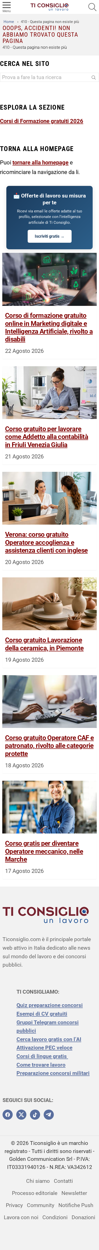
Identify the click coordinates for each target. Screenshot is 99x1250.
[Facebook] (8, 1115)
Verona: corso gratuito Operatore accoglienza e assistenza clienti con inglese (46, 542)
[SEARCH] (92, 7)
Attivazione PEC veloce (44, 1048)
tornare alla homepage (40, 162)
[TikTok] (35, 1115)
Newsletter (74, 1193)
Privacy (14, 1205)
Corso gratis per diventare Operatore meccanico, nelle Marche (44, 851)
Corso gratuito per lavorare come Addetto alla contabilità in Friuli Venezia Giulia (46, 436)
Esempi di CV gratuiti (41, 1014)
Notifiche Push (75, 1205)
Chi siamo (38, 1181)
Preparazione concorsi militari (53, 1073)
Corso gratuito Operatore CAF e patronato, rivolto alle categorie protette (49, 745)
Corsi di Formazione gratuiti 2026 (41, 121)
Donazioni (83, 1217)
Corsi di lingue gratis (42, 1056)
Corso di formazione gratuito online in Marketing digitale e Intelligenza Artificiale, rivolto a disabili (49, 327)
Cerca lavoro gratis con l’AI (48, 1039)
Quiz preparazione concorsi (49, 1005)
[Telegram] (49, 1115)
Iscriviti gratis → (49, 236)
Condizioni (55, 1217)
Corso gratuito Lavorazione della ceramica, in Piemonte (44, 644)
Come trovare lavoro (40, 1065)
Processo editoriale (34, 1193)
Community (40, 1205)
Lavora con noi (21, 1217)
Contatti (63, 1181)
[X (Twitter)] (21, 1115)
